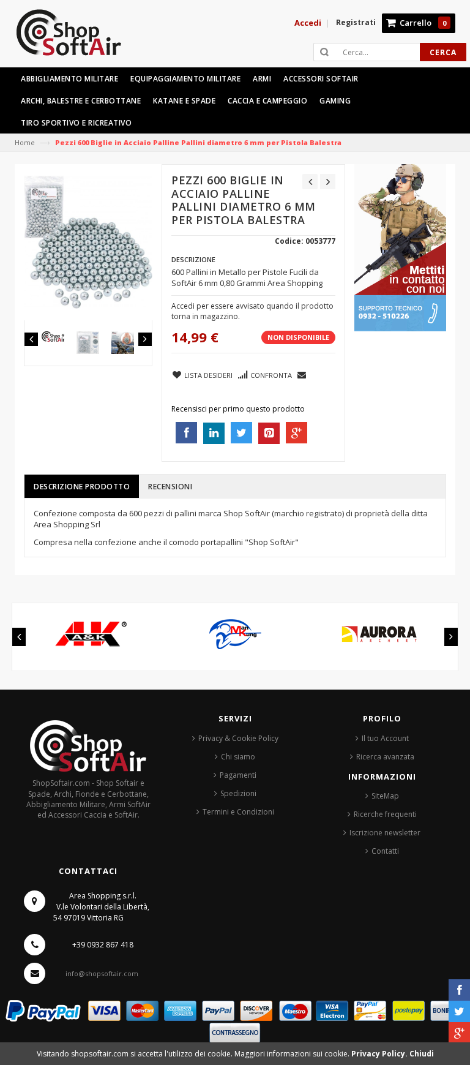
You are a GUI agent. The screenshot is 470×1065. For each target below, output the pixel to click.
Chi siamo (238, 756)
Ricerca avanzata (385, 756)
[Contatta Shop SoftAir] (400, 247)
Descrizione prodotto (82, 486)
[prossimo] (327, 181)
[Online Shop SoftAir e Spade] (75, 37)
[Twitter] (459, 1011)
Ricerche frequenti (385, 814)
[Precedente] (310, 181)
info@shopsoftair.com (101, 973)
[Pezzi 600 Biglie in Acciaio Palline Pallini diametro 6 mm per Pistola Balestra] (53, 336)
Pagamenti (238, 775)
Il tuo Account (385, 738)
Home (25, 142)
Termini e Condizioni (238, 812)
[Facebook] (459, 990)
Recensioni (170, 486)
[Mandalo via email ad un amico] (302, 374)
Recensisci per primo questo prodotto (238, 409)
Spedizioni (238, 793)
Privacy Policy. (380, 1053)
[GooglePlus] (459, 1033)
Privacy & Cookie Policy (238, 738)
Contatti (385, 851)
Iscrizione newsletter (384, 832)
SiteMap (385, 796)
